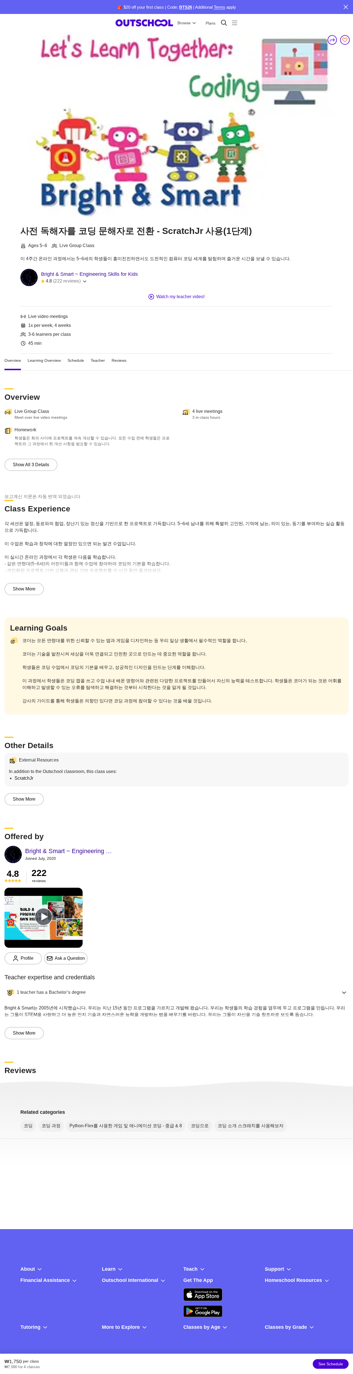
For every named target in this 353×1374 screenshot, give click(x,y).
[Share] (332, 40)
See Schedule (330, 1364)
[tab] (12, 360)
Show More (24, 589)
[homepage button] (144, 23)
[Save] (345, 40)
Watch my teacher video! (180, 296)
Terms (219, 7)
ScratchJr (24, 778)
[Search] (224, 22)
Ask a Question (70, 958)
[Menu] (234, 23)
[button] (176, 992)
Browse (184, 23)
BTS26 (185, 7)
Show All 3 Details (31, 464)
